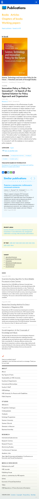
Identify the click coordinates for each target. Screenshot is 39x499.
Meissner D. (5, 101)
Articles (15, 14)
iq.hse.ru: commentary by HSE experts (13, 475)
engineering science (27, 229)
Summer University (7, 420)
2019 (8, 245)
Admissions (5, 405)
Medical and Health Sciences (14, 263)
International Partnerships (9, 384)
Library (4, 478)
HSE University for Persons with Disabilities (14, 393)
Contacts (13, 495)
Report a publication (7, 28)
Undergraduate (6, 411)
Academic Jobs (6, 453)
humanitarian (7, 231)
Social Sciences (10, 266)
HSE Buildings (6, 390)
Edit (36, 497)
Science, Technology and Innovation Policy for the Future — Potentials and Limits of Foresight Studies (19, 78)
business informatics (9, 229)
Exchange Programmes (8, 417)
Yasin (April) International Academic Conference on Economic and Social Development (17, 457)
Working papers (11, 22)
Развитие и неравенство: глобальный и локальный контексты (18, 186)
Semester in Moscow (8, 426)
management (28, 231)
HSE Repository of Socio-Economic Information (16, 488)
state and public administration (25, 233)
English (12, 148)
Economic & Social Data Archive (11, 482)
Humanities (9, 261)
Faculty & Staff (6, 387)
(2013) (17, 166)
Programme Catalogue (8, 408)
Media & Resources (10, 463)
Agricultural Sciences (11, 257)
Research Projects (7, 444)
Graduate (5, 414)
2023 (27, 243)
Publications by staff (8, 466)
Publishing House (7, 472)
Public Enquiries (6, 396)
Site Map (33, 495)
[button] (8, 181)
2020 (5, 245)
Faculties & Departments (9, 381)
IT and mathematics (16, 231)
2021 (33, 243)
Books (5, 14)
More (12, 245)
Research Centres (7, 441)
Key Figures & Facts (7, 375)
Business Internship (7, 429)
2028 (10, 243)
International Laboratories (9, 438)
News (4, 273)
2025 (20, 243)
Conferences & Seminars (9, 450)
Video (3, 485)
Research (6, 434)
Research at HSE (17, 28)
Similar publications (15, 178)
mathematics (7, 233)
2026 (17, 243)
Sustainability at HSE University (11, 378)
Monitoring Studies (7, 447)
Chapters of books (12, 18)
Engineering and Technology (13, 259)
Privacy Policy (26, 495)
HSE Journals (5, 469)
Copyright (19, 495)
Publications (16, 7)
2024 (23, 243)
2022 (30, 243)
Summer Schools (7, 423)
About (4, 368)
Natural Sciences (10, 264)
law (23, 231)
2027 (14, 243)
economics (18, 229)
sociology (14, 233)
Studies (5, 401)
